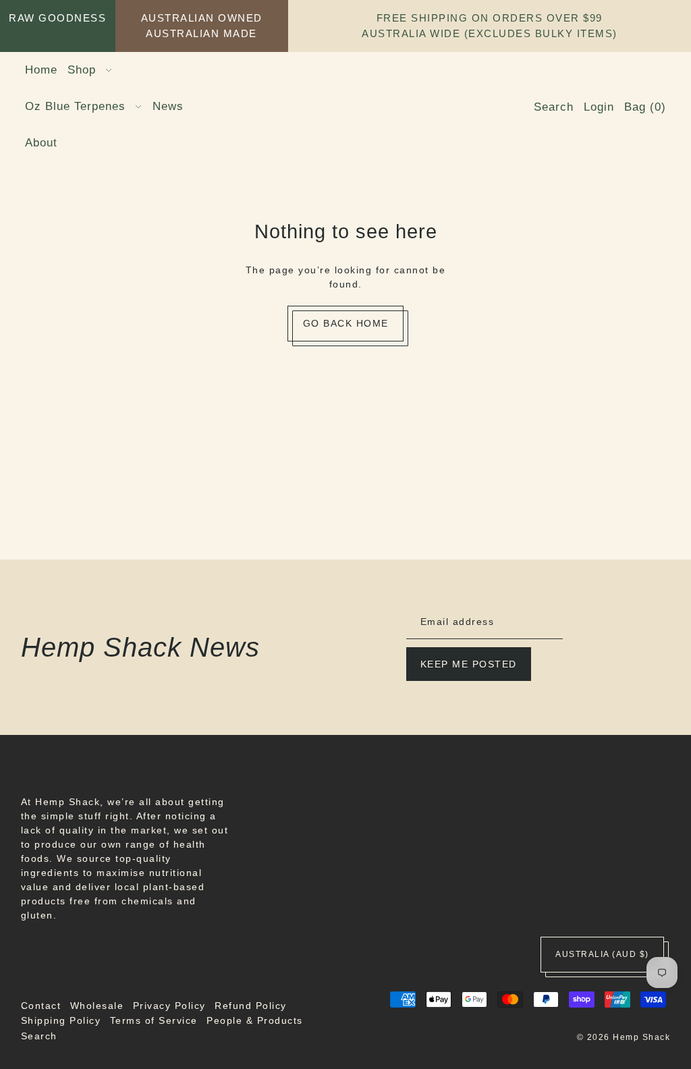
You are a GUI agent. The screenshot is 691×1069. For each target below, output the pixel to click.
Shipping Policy (61, 1020)
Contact (41, 1005)
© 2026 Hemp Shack (624, 1037)
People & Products (254, 1020)
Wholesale (97, 1005)
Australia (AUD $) (602, 954)
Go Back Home (346, 323)
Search (39, 1036)
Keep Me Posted (468, 664)
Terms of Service (154, 1020)
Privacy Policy (169, 1005)
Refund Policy (251, 1005)
